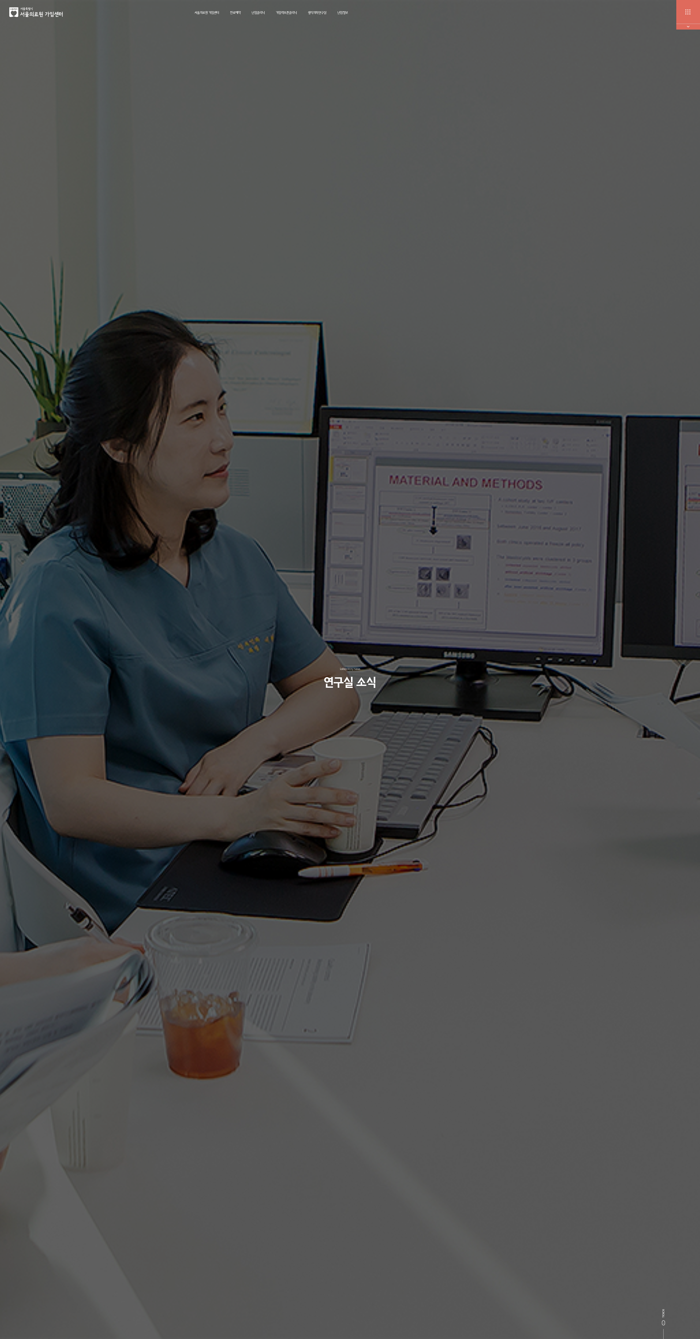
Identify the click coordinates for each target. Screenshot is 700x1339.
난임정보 (342, 12)
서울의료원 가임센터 (207, 12)
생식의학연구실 (317, 12)
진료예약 (235, 12)
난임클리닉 (258, 12)
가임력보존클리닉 (286, 12)
